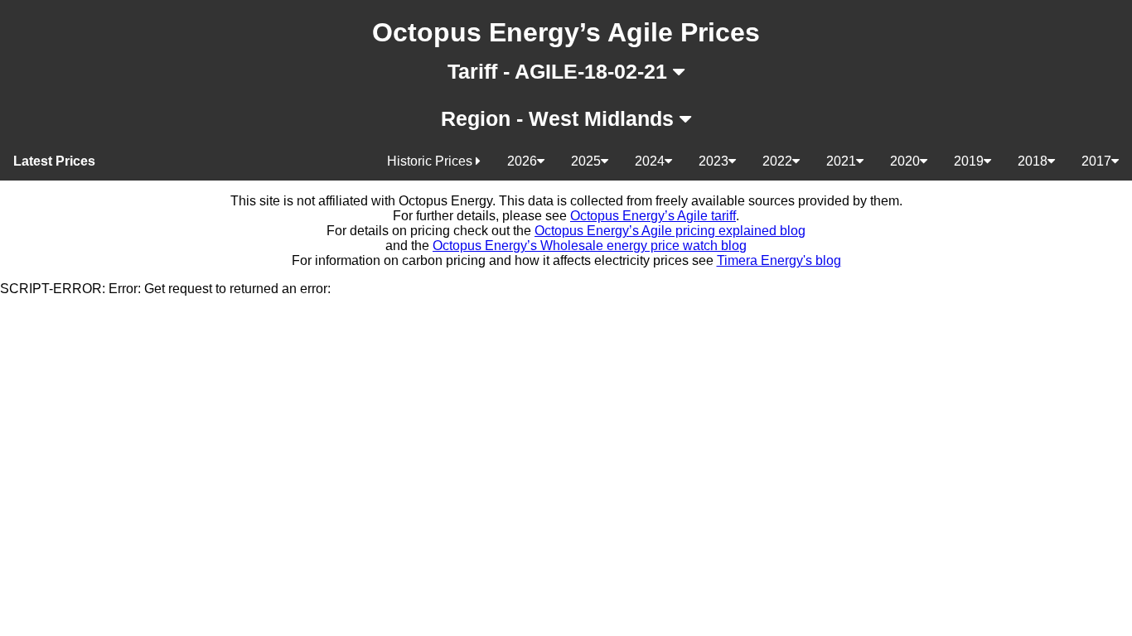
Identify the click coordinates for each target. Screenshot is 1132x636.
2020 (905, 161)
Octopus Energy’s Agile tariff (653, 216)
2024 (650, 161)
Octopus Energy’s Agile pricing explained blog (670, 231)
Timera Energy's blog (779, 260)
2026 (522, 161)
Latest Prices (54, 161)
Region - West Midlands (560, 118)
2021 (841, 161)
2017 (1096, 161)
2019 (969, 161)
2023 (713, 161)
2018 (1032, 161)
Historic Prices (431, 161)
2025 (586, 161)
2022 (777, 161)
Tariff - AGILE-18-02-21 (560, 71)
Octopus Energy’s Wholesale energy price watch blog (590, 245)
